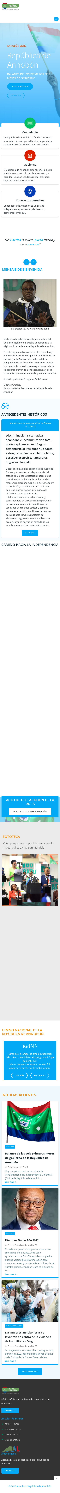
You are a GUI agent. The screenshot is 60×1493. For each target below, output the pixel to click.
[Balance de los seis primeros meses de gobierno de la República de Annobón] (30, 1121)
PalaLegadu (13, 1167)
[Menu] (56, 19)
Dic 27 (34, 1245)
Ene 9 (25, 1167)
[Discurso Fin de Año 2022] (30, 1208)
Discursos (10, 1147)
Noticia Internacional (14, 1326)
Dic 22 (34, 1346)
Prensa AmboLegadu (17, 1245)
